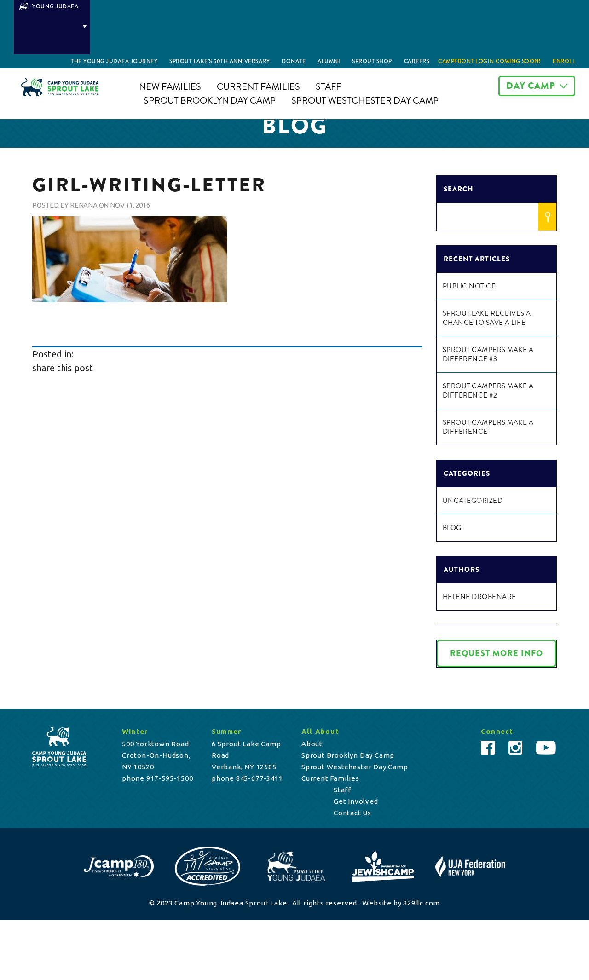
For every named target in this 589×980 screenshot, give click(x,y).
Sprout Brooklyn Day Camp (210, 100)
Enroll (564, 61)
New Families (170, 86)
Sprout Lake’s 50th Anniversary (219, 61)
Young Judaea (55, 6)
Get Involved (356, 801)
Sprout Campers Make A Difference (488, 427)
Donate (294, 61)
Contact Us (352, 813)
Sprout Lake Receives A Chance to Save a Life (487, 318)
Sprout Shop (372, 61)
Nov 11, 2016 (130, 205)
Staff (328, 86)
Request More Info (496, 653)
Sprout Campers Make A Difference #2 (488, 390)
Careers (417, 61)
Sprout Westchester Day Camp (365, 100)
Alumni (329, 61)
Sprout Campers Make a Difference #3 (488, 354)
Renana (84, 205)
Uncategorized (473, 501)
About (312, 744)
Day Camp (530, 85)
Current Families (258, 86)
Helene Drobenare (479, 597)
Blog (452, 528)
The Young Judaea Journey (114, 61)
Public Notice (469, 286)
